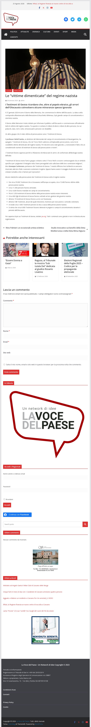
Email (6, 342)
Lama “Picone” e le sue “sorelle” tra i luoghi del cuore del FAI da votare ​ (28, 611)
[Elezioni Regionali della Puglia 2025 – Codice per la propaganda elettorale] (75, 244)
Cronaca (36, 32)
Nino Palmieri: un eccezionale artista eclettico (25, 228)
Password (6, 487)
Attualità (25, 32)
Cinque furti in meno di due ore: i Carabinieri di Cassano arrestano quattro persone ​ (33, 592)
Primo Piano (18, 90)
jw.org (44, 216)
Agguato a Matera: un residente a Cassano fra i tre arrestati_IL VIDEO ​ (28, 598)
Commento (8, 300)
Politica (13, 32)
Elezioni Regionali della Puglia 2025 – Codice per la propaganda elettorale (73, 266)
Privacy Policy (8, 702)
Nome (6, 331)
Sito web (6, 352)
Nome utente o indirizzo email (14, 474)
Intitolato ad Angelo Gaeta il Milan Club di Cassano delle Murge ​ (26, 585)
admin (22, 100)
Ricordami (9, 499)
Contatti (14, 37)
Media (73, 32)
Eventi (56, 32)
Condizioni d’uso (9, 690)
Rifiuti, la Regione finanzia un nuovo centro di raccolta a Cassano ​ (26, 604)
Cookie (5, 707)
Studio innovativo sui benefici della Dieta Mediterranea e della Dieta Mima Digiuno (68, 229)
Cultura (46, 32)
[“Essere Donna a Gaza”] (16, 244)
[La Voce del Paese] (5, 34)
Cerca (85, 524)
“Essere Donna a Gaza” (13, 262)
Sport (65, 32)
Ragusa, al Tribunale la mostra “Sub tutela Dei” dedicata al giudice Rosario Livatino (45, 266)
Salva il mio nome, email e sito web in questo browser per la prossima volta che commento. (43, 364)
